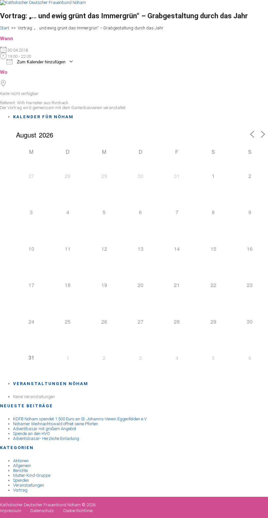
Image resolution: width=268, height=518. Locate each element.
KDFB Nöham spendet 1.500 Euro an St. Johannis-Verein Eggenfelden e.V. (80, 418)
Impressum (10, 510)
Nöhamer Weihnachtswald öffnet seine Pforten (55, 423)
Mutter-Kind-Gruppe (31, 475)
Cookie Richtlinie (77, 510)
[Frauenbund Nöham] (43, 2)
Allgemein (22, 465)
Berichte (20, 470)
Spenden (21, 480)
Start (4, 27)
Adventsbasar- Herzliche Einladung (46, 438)
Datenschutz (42, 510)
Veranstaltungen (28, 485)
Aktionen (21, 460)
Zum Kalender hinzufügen (40, 61)
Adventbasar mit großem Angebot (44, 428)
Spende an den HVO (31, 433)
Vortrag (20, 490)
